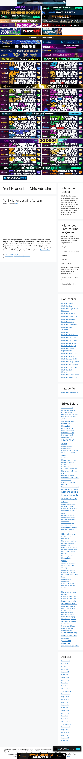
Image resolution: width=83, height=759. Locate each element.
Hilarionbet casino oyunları (68, 483)
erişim (76, 414)
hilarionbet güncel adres (69, 508)
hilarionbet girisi (69, 491)
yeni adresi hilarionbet (66, 642)
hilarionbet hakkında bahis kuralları (68, 517)
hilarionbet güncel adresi (68, 512)
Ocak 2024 (64, 708)
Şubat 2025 (65, 672)
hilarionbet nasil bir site (69, 551)
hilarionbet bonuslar (65, 466)
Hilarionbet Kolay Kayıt (68, 356)
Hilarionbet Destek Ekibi (69, 343)
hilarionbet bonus (68, 460)
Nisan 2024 (65, 699)
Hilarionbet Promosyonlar (12, 254)
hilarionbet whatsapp (69, 608)
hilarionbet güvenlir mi (67, 515)
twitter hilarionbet (65, 638)
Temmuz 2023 (66, 724)
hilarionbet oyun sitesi (67, 554)
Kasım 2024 (65, 680)
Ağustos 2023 (66, 721)
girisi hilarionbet (67, 419)
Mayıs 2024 (65, 697)
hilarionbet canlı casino (67, 475)
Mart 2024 (64, 702)
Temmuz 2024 (66, 691)
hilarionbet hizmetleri (67, 525)
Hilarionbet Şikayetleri (67, 628)
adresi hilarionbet (67, 408)
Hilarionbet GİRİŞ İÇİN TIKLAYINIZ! (41, 38)
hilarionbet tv (65, 594)
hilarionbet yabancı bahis (66, 610)
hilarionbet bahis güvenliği (66, 446)
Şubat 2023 (65, 738)
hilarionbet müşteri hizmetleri (69, 549)
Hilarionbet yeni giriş (68, 617)
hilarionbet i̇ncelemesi (67, 529)
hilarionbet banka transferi (66, 457)
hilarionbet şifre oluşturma (66, 630)
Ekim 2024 (64, 683)
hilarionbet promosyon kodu (69, 576)
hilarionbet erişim (74, 489)
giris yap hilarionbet (67, 421)
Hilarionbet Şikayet (68, 626)
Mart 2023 (64, 735)
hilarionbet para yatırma (67, 559)
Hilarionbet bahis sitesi (68, 454)
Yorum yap (8, 257)
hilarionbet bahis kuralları (66, 448)
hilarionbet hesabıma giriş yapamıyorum (68, 520)
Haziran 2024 (65, 694)
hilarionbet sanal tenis (65, 581)
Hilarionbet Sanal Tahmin (69, 364)
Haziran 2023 (65, 727)
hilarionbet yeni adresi (67, 614)
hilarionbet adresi (67, 435)
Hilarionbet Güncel (67, 506)
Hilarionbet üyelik (68, 621)
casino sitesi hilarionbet (67, 414)
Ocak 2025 (64, 675)
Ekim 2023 (64, 716)
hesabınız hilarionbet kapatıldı (67, 430)
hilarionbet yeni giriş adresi (68, 619)
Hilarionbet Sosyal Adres (69, 377)
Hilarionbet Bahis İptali (68, 346)
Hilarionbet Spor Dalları (68, 319)
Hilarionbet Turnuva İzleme (70, 375)
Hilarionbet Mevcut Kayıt (69, 324)
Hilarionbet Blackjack (68, 313)
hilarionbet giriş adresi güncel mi (68, 504)
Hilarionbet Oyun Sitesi (68, 337)
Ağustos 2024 (66, 688)
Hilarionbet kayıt (68, 534)
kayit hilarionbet (69, 633)
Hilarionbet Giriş (9, 256)
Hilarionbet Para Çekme (67, 566)
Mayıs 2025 (65, 669)
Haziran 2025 (65, 666)
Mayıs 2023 (65, 730)
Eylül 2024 (64, 686)
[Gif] (41, 86)
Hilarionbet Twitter (69, 604)
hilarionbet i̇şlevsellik (65, 531)
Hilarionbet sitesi (67, 583)
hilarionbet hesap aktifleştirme (67, 523)
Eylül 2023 (64, 719)
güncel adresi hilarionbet (66, 424)
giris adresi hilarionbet (68, 416)
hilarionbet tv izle (68, 601)
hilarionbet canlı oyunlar (66, 480)
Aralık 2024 (65, 677)
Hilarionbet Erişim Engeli (69, 367)
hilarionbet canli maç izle (69, 472)
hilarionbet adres (67, 433)
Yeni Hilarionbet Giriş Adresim (23, 200)
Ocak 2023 (64, 741)
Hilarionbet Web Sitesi (68, 606)
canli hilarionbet (66, 412)
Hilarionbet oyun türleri (67, 556)
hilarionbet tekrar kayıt (74, 590)
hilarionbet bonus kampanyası (67, 462)
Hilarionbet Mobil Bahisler (69, 359)
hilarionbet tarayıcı (65, 590)
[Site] (20, 64)
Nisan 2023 (65, 732)
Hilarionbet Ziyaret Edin (69, 316)
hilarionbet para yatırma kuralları (68, 563)
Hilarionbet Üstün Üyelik (69, 340)
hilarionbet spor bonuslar (66, 587)
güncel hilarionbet (67, 428)
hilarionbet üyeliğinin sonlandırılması (68, 623)
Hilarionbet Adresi (67, 303)
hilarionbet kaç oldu (66, 538)
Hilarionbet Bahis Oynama (69, 335)
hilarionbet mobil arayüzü (66, 545)
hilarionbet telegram (68, 592)
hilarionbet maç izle (68, 541)
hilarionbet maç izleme (67, 543)
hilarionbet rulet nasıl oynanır (67, 579)
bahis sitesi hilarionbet (68, 410)
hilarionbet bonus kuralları (66, 464)
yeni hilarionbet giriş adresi (70, 646)
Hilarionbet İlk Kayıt (67, 322)
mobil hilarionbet (69, 636)
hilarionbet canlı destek (70, 478)
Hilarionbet (64, 332)
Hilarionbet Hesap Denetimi (70, 362)
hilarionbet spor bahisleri (68, 585)
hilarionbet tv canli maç (69, 596)
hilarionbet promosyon (68, 572)
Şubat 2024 (65, 705)
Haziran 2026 (65, 661)
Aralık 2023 (65, 710)
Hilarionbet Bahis (67, 442)
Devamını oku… (45, 250)
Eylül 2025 (64, 664)
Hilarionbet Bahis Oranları (69, 353)
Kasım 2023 (65, 713)
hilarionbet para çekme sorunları (68, 570)
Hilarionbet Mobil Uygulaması (69, 547)
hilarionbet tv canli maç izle (70, 598)
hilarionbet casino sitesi (70, 487)
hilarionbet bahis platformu (70, 450)
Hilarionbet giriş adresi (69, 500)
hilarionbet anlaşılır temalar (67, 437)
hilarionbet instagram (69, 527)
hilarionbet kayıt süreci (66, 536)
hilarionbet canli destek (69, 469)
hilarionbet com (65, 489)
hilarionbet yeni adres (67, 612)
